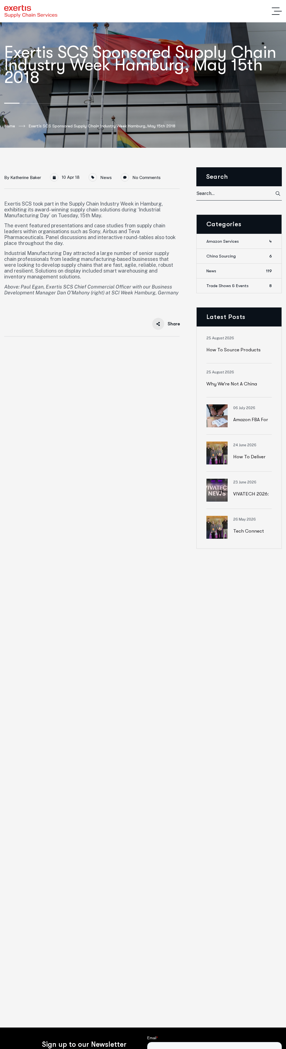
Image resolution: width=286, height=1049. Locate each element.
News (106, 177)
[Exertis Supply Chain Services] (30, 11)
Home (9, 125)
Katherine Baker (25, 177)
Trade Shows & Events (239, 285)
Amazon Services (239, 241)
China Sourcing (239, 256)
